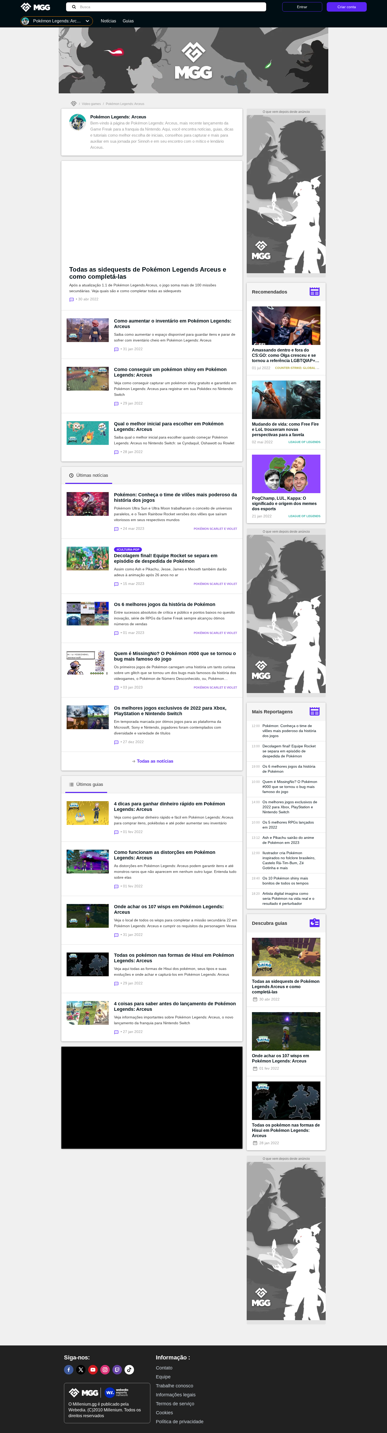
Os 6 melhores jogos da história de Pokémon (164, 604)
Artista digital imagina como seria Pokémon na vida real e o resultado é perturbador (288, 898)
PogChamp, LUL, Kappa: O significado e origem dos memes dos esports (284, 503)
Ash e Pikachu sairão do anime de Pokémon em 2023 (288, 840)
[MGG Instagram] (105, 1369)
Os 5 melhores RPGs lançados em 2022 (288, 824)
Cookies (164, 1412)
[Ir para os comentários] (117, 349)
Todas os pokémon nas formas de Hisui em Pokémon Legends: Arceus (174, 958)
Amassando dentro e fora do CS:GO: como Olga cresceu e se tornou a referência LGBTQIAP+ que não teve (284, 355)
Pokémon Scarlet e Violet (215, 528)
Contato (164, 1368)
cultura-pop (128, 549)
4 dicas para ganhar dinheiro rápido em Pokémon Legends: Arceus (169, 806)
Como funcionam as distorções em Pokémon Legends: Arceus (164, 855)
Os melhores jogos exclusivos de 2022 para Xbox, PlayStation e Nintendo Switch (170, 710)
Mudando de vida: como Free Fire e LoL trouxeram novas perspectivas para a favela (285, 429)
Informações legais (176, 1394)
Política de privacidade (180, 1421)
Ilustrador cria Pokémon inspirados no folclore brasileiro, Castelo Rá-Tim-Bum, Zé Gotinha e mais (288, 860)
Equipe (163, 1376)
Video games (91, 104)
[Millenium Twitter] (81, 1369)
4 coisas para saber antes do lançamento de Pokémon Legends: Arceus (175, 1006)
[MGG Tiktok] (129, 1369)
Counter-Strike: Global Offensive (304, 367)
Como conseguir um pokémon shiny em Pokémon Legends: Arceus (170, 372)
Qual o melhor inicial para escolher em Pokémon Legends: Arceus (169, 426)
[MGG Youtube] (93, 1369)
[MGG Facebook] (68, 1369)
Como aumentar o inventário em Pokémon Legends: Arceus (172, 323)
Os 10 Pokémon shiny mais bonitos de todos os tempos (285, 880)
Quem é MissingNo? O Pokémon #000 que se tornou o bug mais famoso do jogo (175, 656)
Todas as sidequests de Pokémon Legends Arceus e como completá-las (147, 273)
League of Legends (304, 442)
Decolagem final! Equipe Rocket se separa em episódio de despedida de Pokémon (165, 558)
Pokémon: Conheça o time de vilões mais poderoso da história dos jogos (175, 497)
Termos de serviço (175, 1403)
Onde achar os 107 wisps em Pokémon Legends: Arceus (169, 909)
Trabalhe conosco (174, 1385)
